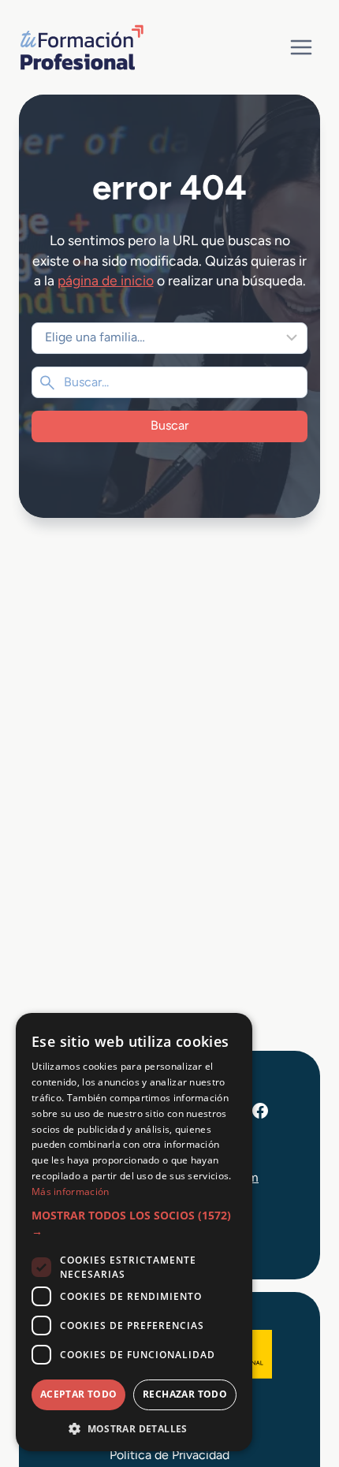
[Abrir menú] (300, 47)
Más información (71, 1191)
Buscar (169, 425)
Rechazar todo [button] (185, 1394)
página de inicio (106, 280)
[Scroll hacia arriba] (298, 1382)
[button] (134, 1224)
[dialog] (134, 1232)
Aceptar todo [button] (78, 1394)
